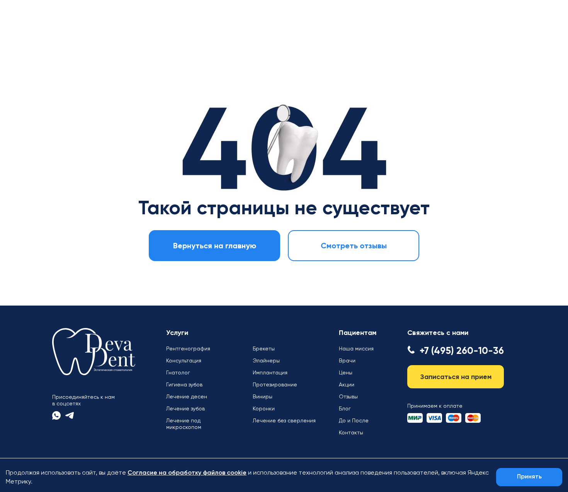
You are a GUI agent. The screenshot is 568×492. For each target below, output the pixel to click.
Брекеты (264, 348)
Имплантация (270, 372)
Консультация (183, 360)
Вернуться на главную (214, 245)
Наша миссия (356, 348)
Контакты (351, 432)
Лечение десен (186, 396)
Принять (529, 477)
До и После (354, 420)
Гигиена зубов (184, 384)
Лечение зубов (185, 408)
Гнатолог (178, 372)
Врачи (347, 360)
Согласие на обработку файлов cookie (187, 473)
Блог (345, 408)
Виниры (262, 396)
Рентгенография (188, 348)
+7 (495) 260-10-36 (462, 350)
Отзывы (348, 396)
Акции (346, 384)
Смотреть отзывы (354, 245)
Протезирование (275, 384)
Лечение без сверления (284, 420)
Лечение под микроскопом (183, 423)
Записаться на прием (455, 376)
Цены (345, 372)
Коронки (264, 408)
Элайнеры (266, 360)
